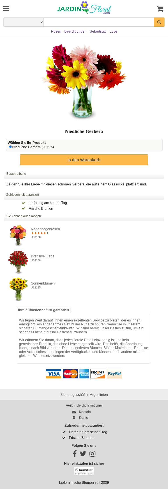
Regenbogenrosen (45, 229)
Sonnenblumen (43, 283)
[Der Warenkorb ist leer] (151, 9)
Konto (82, 417)
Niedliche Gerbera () (33, 147)
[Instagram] (92, 455)
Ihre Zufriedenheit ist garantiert (43, 310)
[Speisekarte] (17, 9)
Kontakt (84, 412)
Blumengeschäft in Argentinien (84, 394)
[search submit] (159, 22)
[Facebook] (75, 455)
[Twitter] (83, 455)
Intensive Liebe (42, 256)
